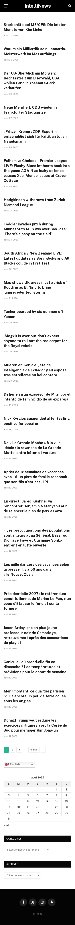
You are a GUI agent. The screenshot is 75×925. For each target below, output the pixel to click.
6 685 (34, 749)
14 (47, 801)
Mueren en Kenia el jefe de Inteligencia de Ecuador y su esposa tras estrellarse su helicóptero (35, 370)
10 (8, 801)
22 (56, 807)
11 (18, 801)
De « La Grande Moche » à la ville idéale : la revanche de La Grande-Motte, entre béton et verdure (33, 448)
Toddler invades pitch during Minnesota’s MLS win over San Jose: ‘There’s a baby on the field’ (35, 229)
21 (47, 807)
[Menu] (6, 6)
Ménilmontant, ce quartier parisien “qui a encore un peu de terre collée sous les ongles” (35, 696)
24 (8, 812)
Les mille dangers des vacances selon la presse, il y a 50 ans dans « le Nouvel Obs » (36, 569)
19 (28, 807)
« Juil (6, 825)
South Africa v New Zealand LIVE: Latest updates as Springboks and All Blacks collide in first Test (36, 258)
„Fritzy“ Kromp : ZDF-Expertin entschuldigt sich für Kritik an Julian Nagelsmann (35, 136)
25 (18, 812)
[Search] (69, 6)
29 (56, 812)
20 (37, 807)
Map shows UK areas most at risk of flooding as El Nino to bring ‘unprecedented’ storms (35, 287)
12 (28, 801)
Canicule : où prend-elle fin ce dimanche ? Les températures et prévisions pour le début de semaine (35, 667)
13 (37, 801)
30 (66, 812)
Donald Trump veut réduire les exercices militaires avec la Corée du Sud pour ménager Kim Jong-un (35, 725)
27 (37, 812)
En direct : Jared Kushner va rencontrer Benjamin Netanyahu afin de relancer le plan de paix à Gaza (36, 506)
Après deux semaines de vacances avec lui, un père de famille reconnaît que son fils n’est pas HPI (36, 477)
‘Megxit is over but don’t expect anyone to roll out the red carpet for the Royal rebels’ (35, 341)
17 (8, 807)
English (14, 764)
